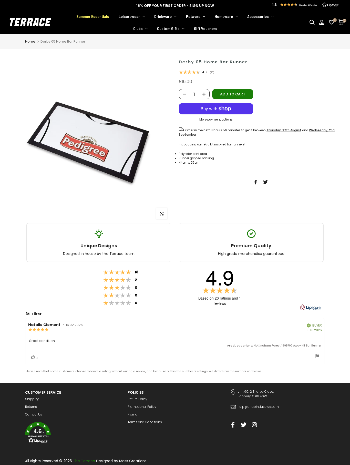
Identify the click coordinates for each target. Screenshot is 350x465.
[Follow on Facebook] (233, 424)
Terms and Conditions (145, 422)
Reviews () (196, 72)
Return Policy (137, 399)
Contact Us (33, 414)
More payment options (216, 119)
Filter (36, 313)
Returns (31, 406)
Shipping (32, 399)
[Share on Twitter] (265, 182)
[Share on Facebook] (255, 182)
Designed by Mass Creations (121, 460)
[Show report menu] (317, 356)
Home (30, 41)
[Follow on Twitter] (243, 424)
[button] (72, 433)
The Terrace (84, 460)
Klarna (132, 414)
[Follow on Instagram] (254, 424)
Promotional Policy (142, 406)
